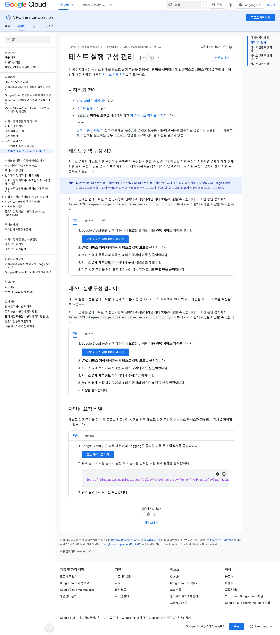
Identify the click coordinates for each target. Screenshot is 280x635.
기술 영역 (63, 5)
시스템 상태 (122, 596)
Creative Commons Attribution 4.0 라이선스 (136, 540)
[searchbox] (27, 39)
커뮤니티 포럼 (123, 576)
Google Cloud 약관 (133, 617)
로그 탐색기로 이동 (98, 455)
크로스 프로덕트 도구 (95, 5)
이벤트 (229, 583)
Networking (111, 46)
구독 (236, 626)
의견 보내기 (222, 58)
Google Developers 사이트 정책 (120, 544)
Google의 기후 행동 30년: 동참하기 (170, 617)
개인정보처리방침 (89, 617)
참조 (35, 26)
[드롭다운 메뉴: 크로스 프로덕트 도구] (112, 5)
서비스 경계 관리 (114, 75)
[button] (26, 141)
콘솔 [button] (75, 220)
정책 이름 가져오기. (90, 130)
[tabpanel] (151, 250)
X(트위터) (231, 589)
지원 (117, 583)
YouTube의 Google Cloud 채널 (244, 596)
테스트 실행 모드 (88, 108)
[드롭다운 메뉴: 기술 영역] (74, 5)
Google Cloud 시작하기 (184, 583)
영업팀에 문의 (68, 596)
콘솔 (219, 5)
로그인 (271, 5)
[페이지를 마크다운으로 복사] (152, 57)
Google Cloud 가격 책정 (74, 583)
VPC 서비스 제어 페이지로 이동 (105, 239)
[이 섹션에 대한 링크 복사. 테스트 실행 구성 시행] (117, 151)
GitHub (174, 576)
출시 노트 (120, 589)
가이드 (22, 26)
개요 (7, 26)
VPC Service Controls (33, 17)
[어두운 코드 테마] (217, 474)
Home (72, 46)
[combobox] (186, 5)
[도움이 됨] (225, 47)
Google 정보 (67, 617)
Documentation (90, 46)
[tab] (75, 220)
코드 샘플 (175, 589)
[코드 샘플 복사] (224, 474)
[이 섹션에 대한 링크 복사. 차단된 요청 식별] (106, 409)
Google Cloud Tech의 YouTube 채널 (247, 602)
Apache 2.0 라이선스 (221, 540)
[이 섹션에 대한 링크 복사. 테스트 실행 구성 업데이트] (126, 289)
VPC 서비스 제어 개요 (92, 101)
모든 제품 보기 (68, 576)
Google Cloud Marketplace (77, 589)
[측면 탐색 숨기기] (49, 628)
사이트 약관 (111, 617)
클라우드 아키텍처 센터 (184, 596)
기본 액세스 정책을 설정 (146, 116)
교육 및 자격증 (178, 602)
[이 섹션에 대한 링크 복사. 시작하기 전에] (101, 90)
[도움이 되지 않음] (231, 47)
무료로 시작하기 (260, 17)
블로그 (229, 576)
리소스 (50, 26)
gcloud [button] (89, 220)
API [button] (104, 220)
